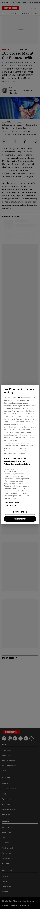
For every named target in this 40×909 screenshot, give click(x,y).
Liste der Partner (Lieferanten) (11, 504)
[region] (20, 454)
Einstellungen (20, 512)
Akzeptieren (20, 519)
